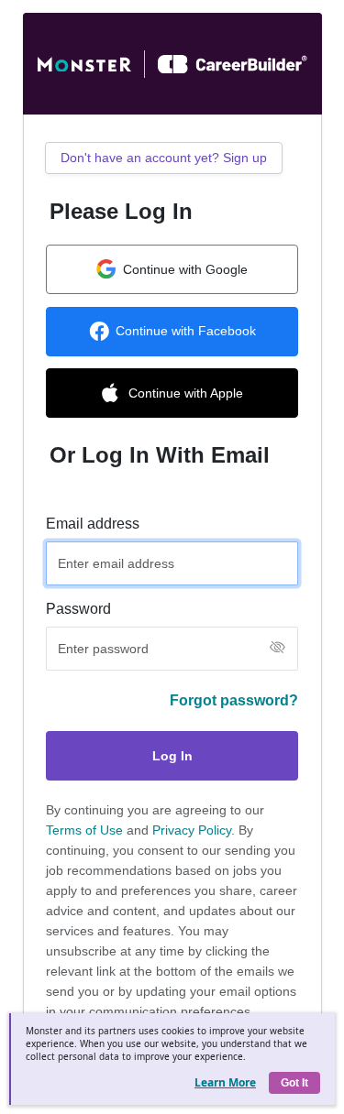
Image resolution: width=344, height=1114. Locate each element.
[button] (277, 648)
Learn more (225, 1082)
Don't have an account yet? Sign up (164, 157)
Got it (294, 1082)
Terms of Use (84, 830)
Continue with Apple (185, 393)
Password (78, 609)
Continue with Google (185, 269)
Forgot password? (234, 700)
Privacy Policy (191, 830)
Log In (172, 755)
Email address (92, 523)
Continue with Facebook (186, 330)
